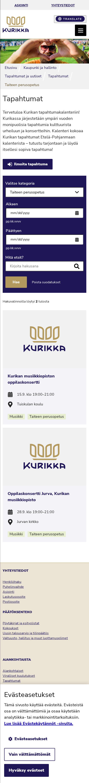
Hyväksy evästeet (26, 770)
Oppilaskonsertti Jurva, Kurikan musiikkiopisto (38, 497)
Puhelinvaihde (13, 587)
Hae (16, 282)
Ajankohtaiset (13, 671)
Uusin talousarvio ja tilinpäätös (26, 633)
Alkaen (12, 204)
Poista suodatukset (46, 282)
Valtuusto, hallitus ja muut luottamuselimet (35, 638)
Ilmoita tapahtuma (31, 164)
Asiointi (21, 5)
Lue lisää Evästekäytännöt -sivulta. (38, 723)
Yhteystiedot (63, 5)
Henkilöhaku (12, 582)
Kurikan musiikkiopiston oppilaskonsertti (31, 379)
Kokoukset (10, 628)
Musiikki (16, 416)
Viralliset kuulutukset (19, 676)
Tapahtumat (11, 681)
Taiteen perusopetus (46, 416)
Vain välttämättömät (30, 754)
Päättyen (13, 230)
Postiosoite (11, 601)
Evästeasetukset (30, 739)
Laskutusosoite (14, 596)
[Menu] (80, 30)
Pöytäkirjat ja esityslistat (21, 623)
